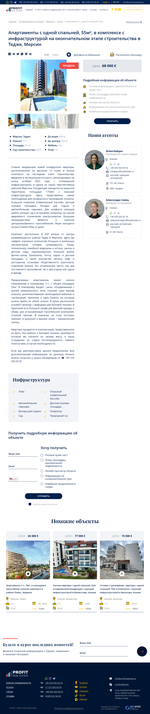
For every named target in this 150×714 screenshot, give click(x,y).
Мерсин (50, 21)
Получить (112, 121)
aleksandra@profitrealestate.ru (125, 220)
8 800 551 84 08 (53, 696)
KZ (49, 2)
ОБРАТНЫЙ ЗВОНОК (134, 10)
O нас (37, 10)
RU (90, 2)
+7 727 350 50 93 (53, 687)
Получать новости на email (45, 504)
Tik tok (82, 695)
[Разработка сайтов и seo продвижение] (133, 708)
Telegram (83, 699)
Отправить (44, 496)
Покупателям (73, 10)
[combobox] (13, 478)
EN (117, 2)
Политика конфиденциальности (68, 708)
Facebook (83, 683)
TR (28, 2)
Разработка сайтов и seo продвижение (110, 708)
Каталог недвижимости (53, 10)
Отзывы (93, 10)
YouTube (83, 687)
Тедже (60, 21)
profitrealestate (122, 684)
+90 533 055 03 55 (119, 167)
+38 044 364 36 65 (54, 691)
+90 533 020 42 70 (119, 216)
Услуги (9, 687)
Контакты (103, 10)
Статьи (84, 10)
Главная (29, 10)
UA (70, 2)
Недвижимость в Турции (31, 21)
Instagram (83, 691)
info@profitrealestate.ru (133, 2)
